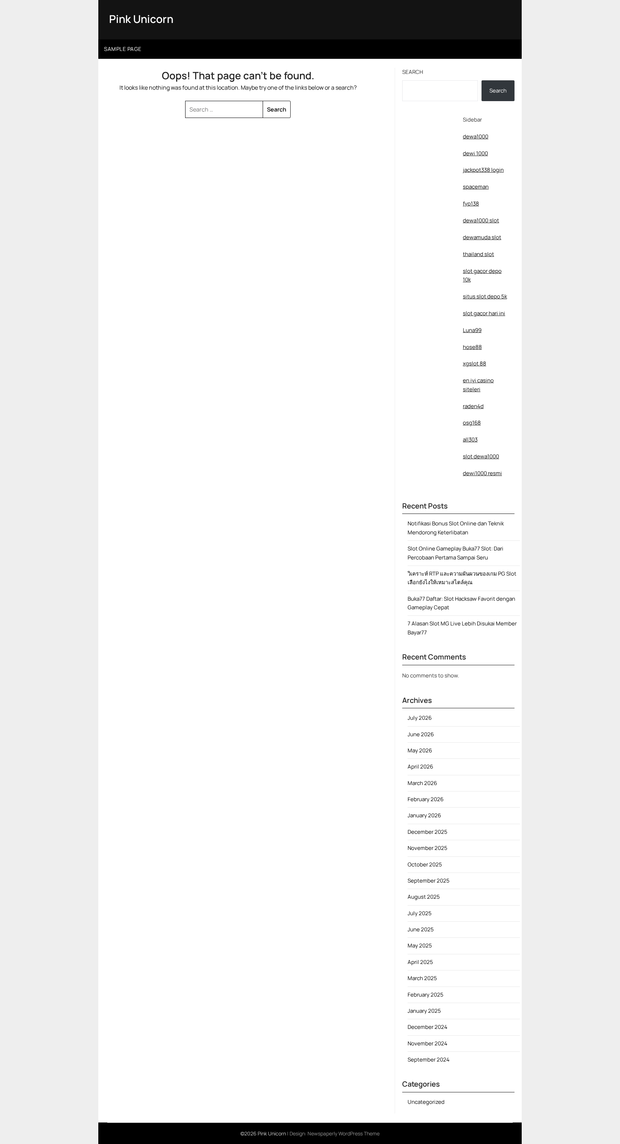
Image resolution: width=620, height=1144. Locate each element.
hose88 (472, 347)
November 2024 (427, 1043)
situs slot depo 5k (485, 296)
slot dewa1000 (481, 456)
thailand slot (478, 254)
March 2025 (422, 978)
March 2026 (422, 783)
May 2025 (420, 945)
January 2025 (424, 1011)
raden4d (473, 406)
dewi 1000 (475, 153)
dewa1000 (475, 136)
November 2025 (427, 848)
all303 (470, 439)
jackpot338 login (483, 170)
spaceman (476, 186)
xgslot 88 (474, 363)
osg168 (472, 422)
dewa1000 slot (481, 220)
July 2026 (420, 718)
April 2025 (420, 962)
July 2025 (420, 913)
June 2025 (421, 929)
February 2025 (425, 994)
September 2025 (429, 880)
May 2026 (420, 750)
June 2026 (421, 734)
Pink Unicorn (141, 18)
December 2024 (427, 1027)
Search (412, 72)
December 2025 (427, 832)
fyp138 (471, 203)
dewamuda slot (482, 237)
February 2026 (425, 799)
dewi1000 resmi (482, 473)
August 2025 (424, 896)
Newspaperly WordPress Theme (343, 1133)
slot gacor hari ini (484, 313)
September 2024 (429, 1059)
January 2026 (424, 815)
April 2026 (420, 766)
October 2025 (425, 864)
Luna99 (472, 330)
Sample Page (123, 49)
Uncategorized (426, 1102)
